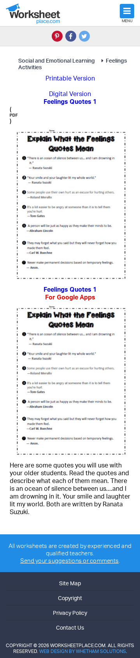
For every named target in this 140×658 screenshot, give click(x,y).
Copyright (70, 598)
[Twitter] (84, 36)
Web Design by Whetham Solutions (82, 651)
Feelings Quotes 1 (70, 293)
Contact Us (70, 627)
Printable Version (70, 78)
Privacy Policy (70, 612)
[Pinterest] (57, 36)
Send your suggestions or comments (69, 560)
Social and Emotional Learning (57, 60)
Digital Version (70, 94)
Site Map (70, 583)
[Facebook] (70, 36)
